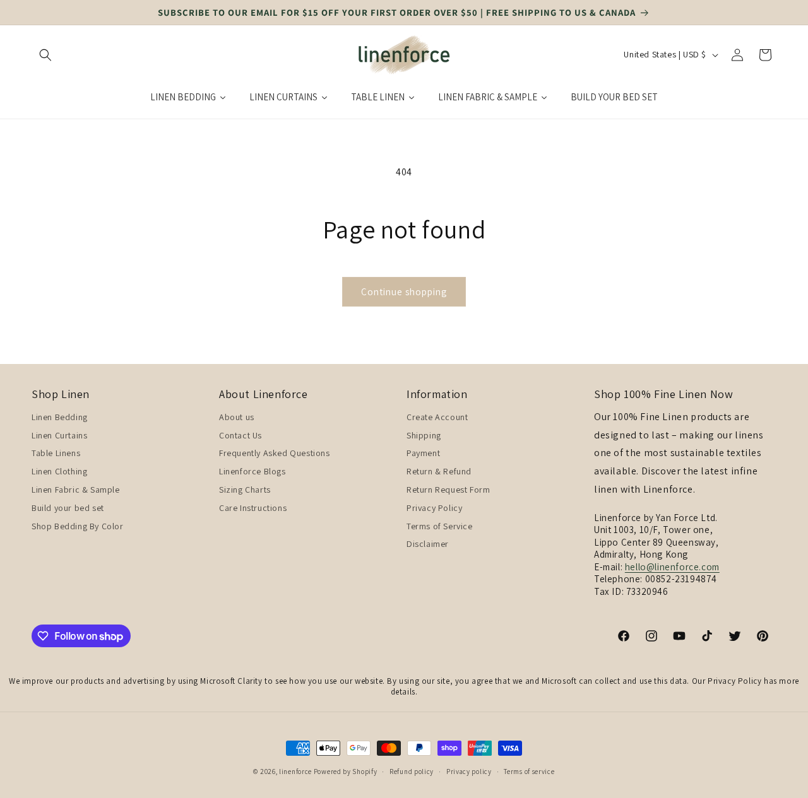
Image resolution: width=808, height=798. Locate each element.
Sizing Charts (245, 489)
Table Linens (56, 453)
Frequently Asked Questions (274, 453)
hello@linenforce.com (672, 566)
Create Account (437, 416)
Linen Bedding (60, 416)
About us (236, 416)
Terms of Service (440, 525)
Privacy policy (469, 770)
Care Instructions (253, 507)
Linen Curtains (59, 434)
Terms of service (529, 770)
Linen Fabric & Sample (76, 489)
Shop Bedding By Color (78, 525)
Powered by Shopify (345, 771)
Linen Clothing (59, 470)
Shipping (424, 434)
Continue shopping (404, 292)
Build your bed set (68, 507)
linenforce (295, 771)
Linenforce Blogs (252, 470)
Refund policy (411, 770)
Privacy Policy (434, 507)
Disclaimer (428, 543)
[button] (45, 55)
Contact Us (240, 434)
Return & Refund (439, 470)
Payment (423, 453)
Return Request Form (448, 489)
